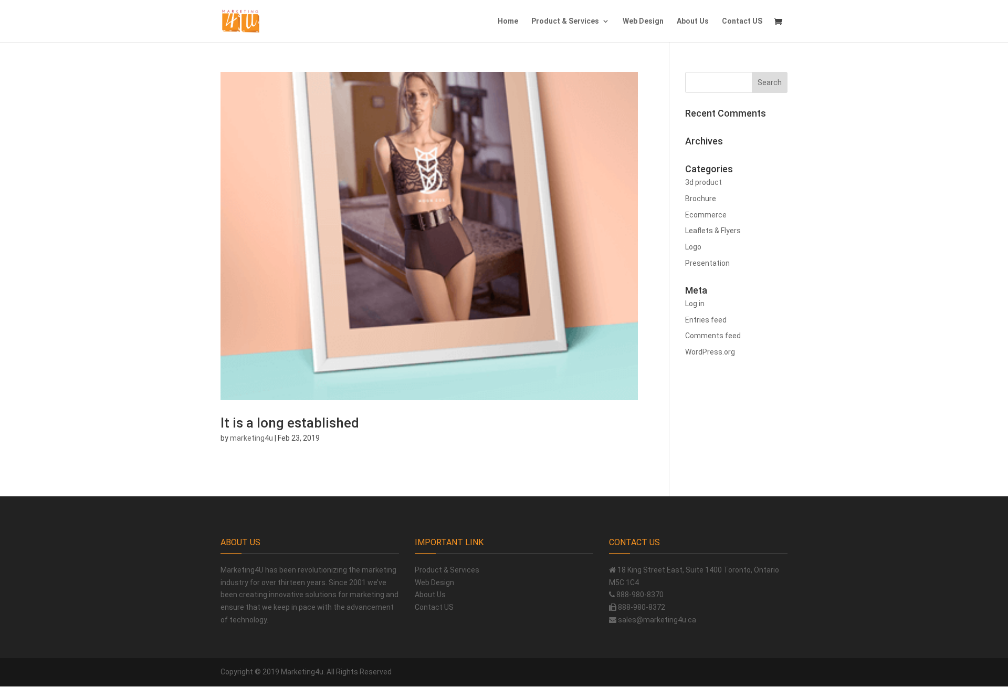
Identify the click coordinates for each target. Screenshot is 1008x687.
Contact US (742, 21)
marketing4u (251, 438)
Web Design (643, 21)
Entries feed (706, 320)
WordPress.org (710, 352)
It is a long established (289, 423)
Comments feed (713, 335)
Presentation (707, 263)
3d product (703, 182)
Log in (695, 303)
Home (508, 21)
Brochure (700, 198)
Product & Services (565, 21)
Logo (693, 247)
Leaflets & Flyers (713, 230)
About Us (693, 21)
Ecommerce (706, 215)
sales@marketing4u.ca (657, 620)
